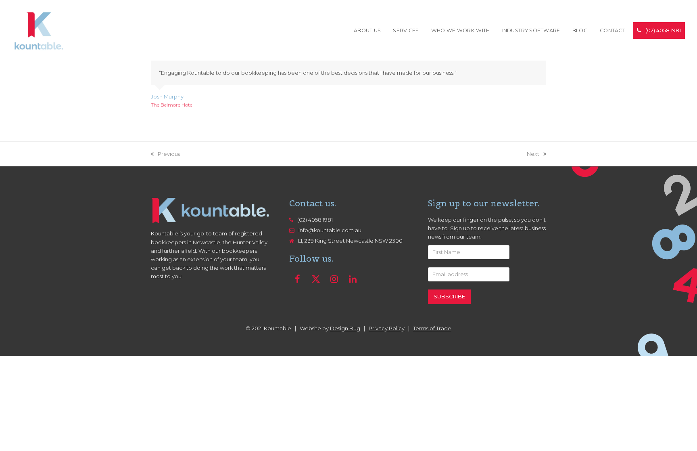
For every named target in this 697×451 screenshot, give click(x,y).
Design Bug (345, 328)
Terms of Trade (432, 328)
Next (533, 154)
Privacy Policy (387, 328)
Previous (165, 154)
